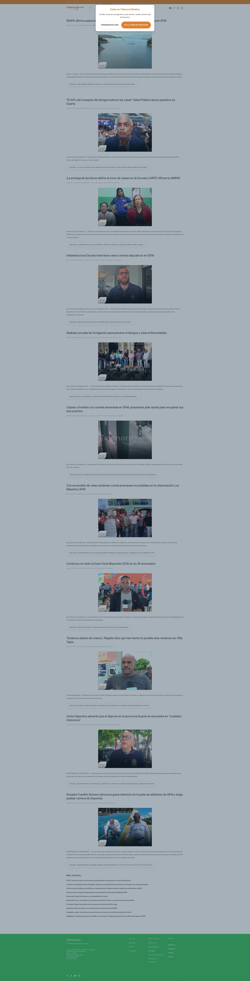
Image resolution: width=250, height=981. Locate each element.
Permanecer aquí (110, 25)
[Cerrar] (152, 7)
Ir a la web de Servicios (136, 25)
